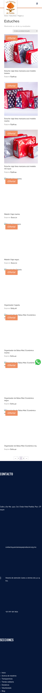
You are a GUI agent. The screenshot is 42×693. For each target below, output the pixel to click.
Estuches (13, 16)
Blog (3, 691)
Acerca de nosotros (9, 676)
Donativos (5, 685)
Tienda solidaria (8, 682)
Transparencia (7, 679)
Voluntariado (6, 688)
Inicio (6, 16)
